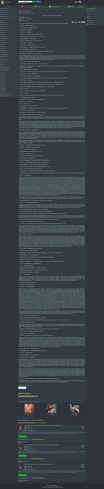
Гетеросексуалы (4, 18)
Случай (2, 72)
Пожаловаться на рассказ (79, 389)
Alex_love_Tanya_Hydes (27, 19)
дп (22, 441)
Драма (2, 22)
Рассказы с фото (4, 60)
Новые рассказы (4, 8)
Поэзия (2, 58)
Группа (2, 20)
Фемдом (2, 82)
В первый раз (3, 12)
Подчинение (3, 56)
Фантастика (3, 80)
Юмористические (4, 95)
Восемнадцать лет (5, 16)
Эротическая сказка (5, 93)
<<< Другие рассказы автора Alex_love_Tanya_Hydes (28, 401)
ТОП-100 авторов (91, 10)
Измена (2, 30)
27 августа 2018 (25, 20)
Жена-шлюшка (4, 24)
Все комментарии (91, 8)
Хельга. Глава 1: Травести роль (25, 10)
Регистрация (38, 1)
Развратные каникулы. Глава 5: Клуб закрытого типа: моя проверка (41, 444)
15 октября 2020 (29, 448)
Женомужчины (4, 26)
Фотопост (3, 86)
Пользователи (90, 12)
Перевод (3, 48)
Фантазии (3, 78)
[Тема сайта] (72, 22)
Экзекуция (3, 88)
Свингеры (3, 64)
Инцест (2, 32)
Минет (2, 40)
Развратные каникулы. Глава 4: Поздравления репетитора (39, 464)
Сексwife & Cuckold (5, 68)
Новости (89, 18)
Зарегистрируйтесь (23, 420)
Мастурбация (4, 38)
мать (20, 441)
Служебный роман (5, 70)
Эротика (2, 91)
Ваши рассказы (4, 14)
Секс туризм (3, 66)
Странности (3, 74)
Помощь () (90, 22)
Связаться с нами (91, 24)
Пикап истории (4, 52)
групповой (26, 441)
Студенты (3, 76)
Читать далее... (23, 436)
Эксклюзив (3, 90)
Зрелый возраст (4, 28)
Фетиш (2, 84)
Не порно (3, 44)
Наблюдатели (4, 42)
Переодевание (4, 50)
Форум (88, 16)
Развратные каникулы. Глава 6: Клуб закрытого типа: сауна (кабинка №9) (42, 425)
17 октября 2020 (29, 429)
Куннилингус (3, 36)
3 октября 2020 (29, 467)
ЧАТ (88, 14)
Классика (3, 34)
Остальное (3, 46)
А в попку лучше (4, 10)
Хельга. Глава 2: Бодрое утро (24, 11)
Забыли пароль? (22, 3)
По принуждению (4, 54)
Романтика (3, 62)
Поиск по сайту (90, 20)
